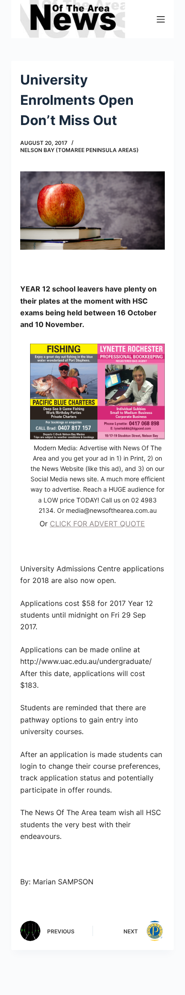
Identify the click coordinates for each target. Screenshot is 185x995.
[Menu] (161, 19)
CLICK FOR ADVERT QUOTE (97, 523)
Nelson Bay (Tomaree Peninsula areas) (79, 150)
